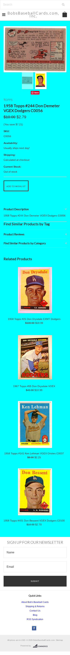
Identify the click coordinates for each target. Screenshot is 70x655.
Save (36, 92)
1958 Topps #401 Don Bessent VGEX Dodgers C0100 (34, 520)
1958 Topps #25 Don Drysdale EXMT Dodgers (34, 319)
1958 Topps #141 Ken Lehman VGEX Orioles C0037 (34, 453)
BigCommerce (41, 646)
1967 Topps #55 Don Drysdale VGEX (34, 386)
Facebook (34, 628)
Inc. (33, 14)
